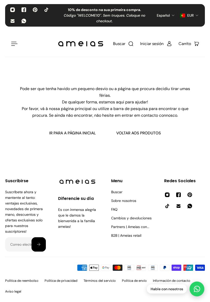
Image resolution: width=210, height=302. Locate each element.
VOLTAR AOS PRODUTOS (138, 133)
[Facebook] (23, 9)
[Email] (12, 21)
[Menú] (13, 43)
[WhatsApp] (23, 21)
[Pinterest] (35, 9)
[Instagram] (12, 9)
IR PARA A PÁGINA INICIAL (72, 133)
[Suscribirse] (39, 244)
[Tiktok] (46, 9)
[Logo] (81, 44)
